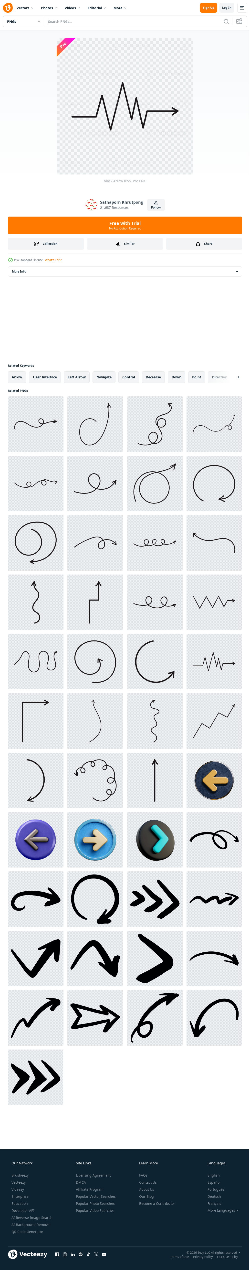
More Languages (218, 1210)
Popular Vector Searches (95, 1196)
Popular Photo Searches (94, 1203)
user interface (45, 377)
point (196, 377)
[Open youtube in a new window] (104, 1254)
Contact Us (147, 1182)
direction (219, 377)
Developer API (22, 1210)
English (210, 1175)
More (118, 8)
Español (210, 1182)
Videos (70, 8)
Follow (154, 207)
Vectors (23, 8)
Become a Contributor (157, 1203)
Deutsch (211, 1196)
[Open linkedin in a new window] (73, 1254)
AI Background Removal (30, 1224)
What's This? (53, 260)
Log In (223, 8)
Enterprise (19, 1196)
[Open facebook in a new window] (57, 1254)
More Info (19, 271)
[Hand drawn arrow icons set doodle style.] (214, 840)
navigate (104, 377)
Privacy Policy (199, 1256)
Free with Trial (123, 225)
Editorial (95, 8)
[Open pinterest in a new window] (81, 1254)
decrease (153, 377)
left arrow (77, 377)
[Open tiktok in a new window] (88, 1254)
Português (212, 1189)
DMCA (80, 1182)
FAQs (143, 1175)
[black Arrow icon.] (35, 424)
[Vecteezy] (8, 8)
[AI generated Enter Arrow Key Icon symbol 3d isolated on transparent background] (214, 780)
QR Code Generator (27, 1231)
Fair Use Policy (223, 1256)
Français (211, 1203)
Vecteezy (18, 1182)
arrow (17, 377)
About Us (146, 1189)
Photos (47, 8)
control (128, 377)
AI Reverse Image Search (31, 1217)
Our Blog (146, 1196)
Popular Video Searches (94, 1210)
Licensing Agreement (92, 1175)
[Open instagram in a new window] (65, 1254)
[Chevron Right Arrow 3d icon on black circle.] (155, 840)
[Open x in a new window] (96, 1254)
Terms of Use (176, 1256)
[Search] (223, 21)
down (176, 377)
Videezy (17, 1189)
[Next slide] (231, 377)
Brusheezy (19, 1175)
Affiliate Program (89, 1189)
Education (19, 1203)
